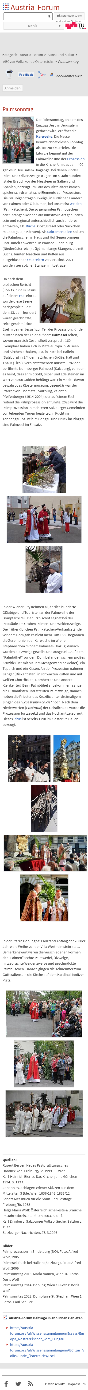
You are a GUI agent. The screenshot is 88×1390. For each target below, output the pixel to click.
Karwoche (44, 136)
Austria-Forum (35, 7)
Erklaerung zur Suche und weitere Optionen (69, 17)
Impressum (77, 1384)
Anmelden (12, 88)
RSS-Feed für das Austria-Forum (30, 1384)
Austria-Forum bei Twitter (18, 1384)
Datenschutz (55, 1384)
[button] (26, 74)
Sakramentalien (59, 231)
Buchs (30, 226)
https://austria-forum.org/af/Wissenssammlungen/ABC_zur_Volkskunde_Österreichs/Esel (47, 1350)
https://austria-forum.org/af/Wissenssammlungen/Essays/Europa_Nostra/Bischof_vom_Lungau (47, 1333)
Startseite (6, 7)
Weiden (76, 203)
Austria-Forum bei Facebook (6, 1384)
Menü (32, 25)
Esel (22, 295)
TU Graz (75, 25)
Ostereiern (35, 259)
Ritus (18, 718)
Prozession (76, 158)
